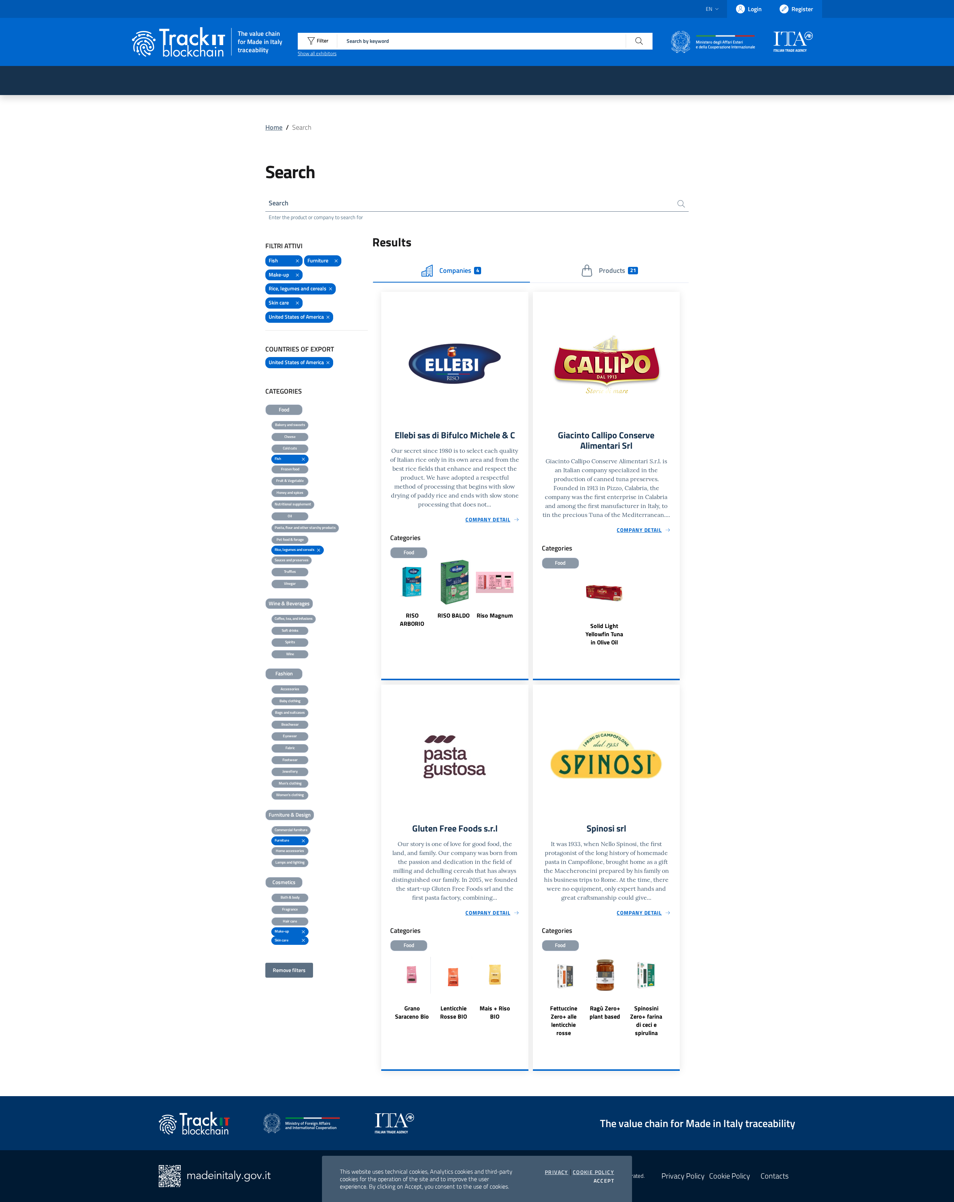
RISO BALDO (453, 615)
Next (525, 598)
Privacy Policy (683, 1176)
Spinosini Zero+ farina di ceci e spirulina (646, 1020)
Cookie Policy (593, 1172)
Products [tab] (617, 270)
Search (278, 203)
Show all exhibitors (317, 53)
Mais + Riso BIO (495, 1012)
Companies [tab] (459, 270)
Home (273, 127)
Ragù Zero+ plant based (605, 1012)
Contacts (775, 1176)
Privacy (556, 1172)
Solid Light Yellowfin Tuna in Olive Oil (604, 634)
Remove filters (289, 970)
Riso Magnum (495, 615)
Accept (604, 1180)
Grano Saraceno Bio (412, 1012)
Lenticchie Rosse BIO (453, 1012)
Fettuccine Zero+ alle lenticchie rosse (563, 1020)
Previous (384, 598)
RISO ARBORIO (412, 619)
